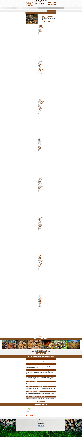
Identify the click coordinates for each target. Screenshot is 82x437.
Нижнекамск (40, 307)
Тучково (40, 136)
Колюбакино (40, 184)
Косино (40, 195)
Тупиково (40, 104)
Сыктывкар (40, 298)
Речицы (40, 96)
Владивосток (40, 214)
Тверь (39, 227)
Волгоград (40, 234)
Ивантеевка (40, 58)
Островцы (40, 152)
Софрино (40, 117)
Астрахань (40, 272)
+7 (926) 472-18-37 (39, 4)
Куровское (40, 113)
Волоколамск (40, 64)
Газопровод (40, 71)
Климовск (40, 107)
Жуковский (40, 31)
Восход (40, 182)
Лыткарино (40, 197)
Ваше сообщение (28, 410)
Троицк (40, 70)
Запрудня (40, 135)
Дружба (40, 194)
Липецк (40, 255)
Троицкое (40, 147)
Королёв (40, 63)
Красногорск (40, 75)
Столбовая (40, 174)
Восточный (40, 97)
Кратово (40, 29)
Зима (39, 256)
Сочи (39, 268)
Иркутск (40, 223)
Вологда (40, 226)
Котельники (40, 150)
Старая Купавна (41, 102)
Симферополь (40, 274)
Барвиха (40, 178)
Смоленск (40, 264)
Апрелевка (40, 61)
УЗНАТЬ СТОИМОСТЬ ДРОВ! (41, 353)
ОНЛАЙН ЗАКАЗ (47, 21)
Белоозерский (40, 179)
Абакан (40, 293)
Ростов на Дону (41, 231)
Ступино (40, 60)
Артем (39, 310)
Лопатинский (40, 115)
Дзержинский (40, 79)
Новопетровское (41, 186)
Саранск (40, 270)
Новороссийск (40, 263)
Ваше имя (27, 406)
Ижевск (40, 235)
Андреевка (40, 177)
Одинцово (40, 33)
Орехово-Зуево (41, 73)
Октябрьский (40, 66)
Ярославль (40, 224)
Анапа (39, 296)
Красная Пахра (41, 112)
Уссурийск (40, 305)
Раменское (40, 26)
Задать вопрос (41, 401)
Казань (40, 222)
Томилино (40, 153)
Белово (40, 312)
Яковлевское (40, 140)
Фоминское (40, 191)
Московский (40, 25)
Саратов (40, 236)
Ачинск (40, 308)
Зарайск (40, 157)
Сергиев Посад (41, 35)
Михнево (40, 116)
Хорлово (40, 175)
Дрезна (40, 193)
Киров (40, 233)
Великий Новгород (41, 254)
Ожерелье (40, 187)
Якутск (40, 334)
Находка (40, 311)
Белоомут (40, 180)
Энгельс (40, 300)
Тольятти (40, 273)
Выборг (40, 294)
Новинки (40, 56)
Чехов (39, 38)
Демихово (40, 192)
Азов (39, 314)
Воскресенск (40, 36)
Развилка (40, 188)
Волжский (40, 303)
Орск (39, 332)
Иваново (40, 259)
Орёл (39, 275)
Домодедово (40, 34)
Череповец (40, 266)
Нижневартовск (41, 260)
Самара (40, 219)
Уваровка (40, 137)
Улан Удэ (40, 262)
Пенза (39, 253)
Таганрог (40, 335)
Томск (39, 230)
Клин (39, 39)
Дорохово (40, 156)
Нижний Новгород (41, 217)
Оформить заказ (52, 4)
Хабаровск (40, 232)
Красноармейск (41, 103)
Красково (40, 144)
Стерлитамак (40, 302)
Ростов (40, 221)
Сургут (40, 228)
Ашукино (40, 141)
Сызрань (40, 333)
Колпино (40, 304)
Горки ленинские (41, 183)
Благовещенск (41, 269)
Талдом (40, 110)
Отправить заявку (29, 415)
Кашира (40, 78)
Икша (39, 111)
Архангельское (41, 69)
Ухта (39, 313)
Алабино (40, 176)
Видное (40, 76)
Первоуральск (40, 301)
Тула (39, 229)
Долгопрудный (41, 77)
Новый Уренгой (41, 271)
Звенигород (40, 99)
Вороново (40, 149)
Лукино (40, 185)
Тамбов (40, 265)
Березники (40, 306)
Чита (39, 267)
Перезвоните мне (52, 2)
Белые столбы (41, 148)
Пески (39, 28)
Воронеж (40, 218)
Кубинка (40, 100)
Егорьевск (40, 74)
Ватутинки (40, 181)
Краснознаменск (41, 151)
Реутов (40, 67)
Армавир (40, 309)
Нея (39, 292)
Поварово (40, 143)
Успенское (40, 190)
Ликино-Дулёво (41, 114)
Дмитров (40, 40)
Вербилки (40, 142)
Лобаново (40, 98)
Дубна (39, 72)
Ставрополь (40, 261)
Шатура (40, 105)
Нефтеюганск (40, 295)
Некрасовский (40, 108)
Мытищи (40, 37)
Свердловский (41, 27)
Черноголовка (40, 118)
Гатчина (40, 297)
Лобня (39, 62)
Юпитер (40, 154)
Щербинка (40, 106)
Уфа (39, 215)
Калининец (40, 32)
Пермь (40, 216)
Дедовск (40, 155)
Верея (39, 138)
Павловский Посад (41, 101)
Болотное (40, 257)
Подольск (40, 30)
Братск (40, 331)
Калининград (40, 225)
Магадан (40, 299)
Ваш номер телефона (28, 408)
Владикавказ (40, 336)
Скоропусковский (41, 189)
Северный (40, 68)
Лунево (40, 196)
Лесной (40, 65)
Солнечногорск (41, 59)
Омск (39, 220)
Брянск (40, 258)
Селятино (40, 146)
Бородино (40, 109)
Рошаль (40, 145)
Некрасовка (40, 139)
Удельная (40, 57)
